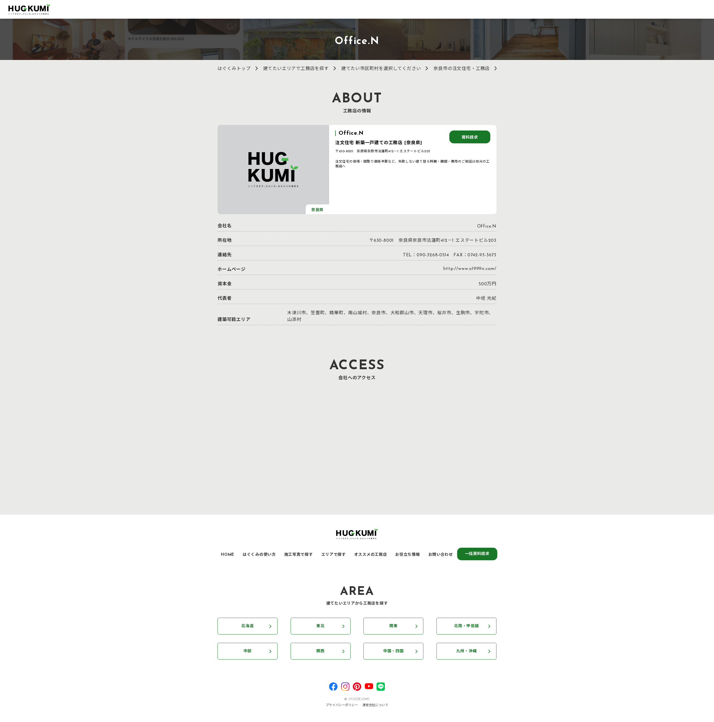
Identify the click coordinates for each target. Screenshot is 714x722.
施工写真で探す (298, 555)
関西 (320, 651)
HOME (227, 555)
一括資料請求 (477, 554)
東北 (320, 626)
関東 (393, 626)
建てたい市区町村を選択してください (381, 69)
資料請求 (470, 138)
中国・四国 (393, 651)
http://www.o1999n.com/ (469, 269)
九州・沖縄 (466, 651)
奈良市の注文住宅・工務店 (461, 69)
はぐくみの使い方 (259, 555)
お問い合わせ (440, 555)
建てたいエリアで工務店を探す (296, 69)
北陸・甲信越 (466, 626)
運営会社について (375, 705)
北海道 (247, 626)
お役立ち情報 (407, 555)
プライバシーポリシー (342, 705)
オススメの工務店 (370, 555)
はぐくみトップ (234, 69)
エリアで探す (333, 555)
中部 (247, 651)
